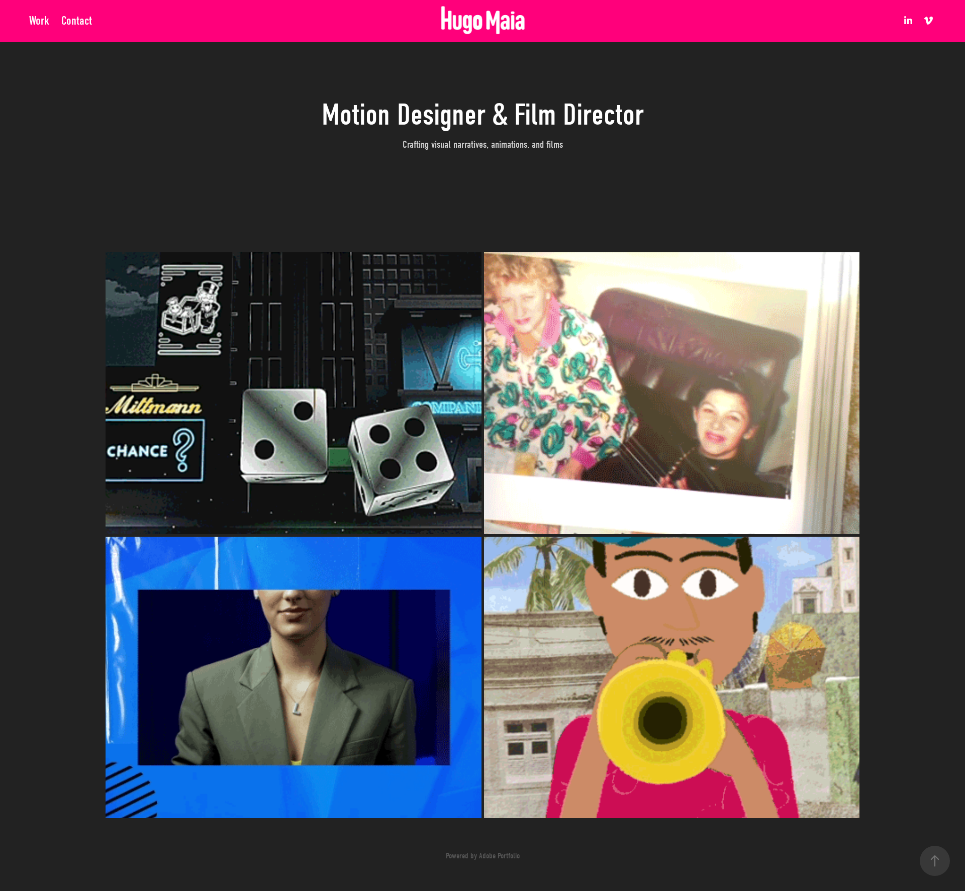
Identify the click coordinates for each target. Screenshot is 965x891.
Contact (76, 21)
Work (39, 21)
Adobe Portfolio (499, 855)
